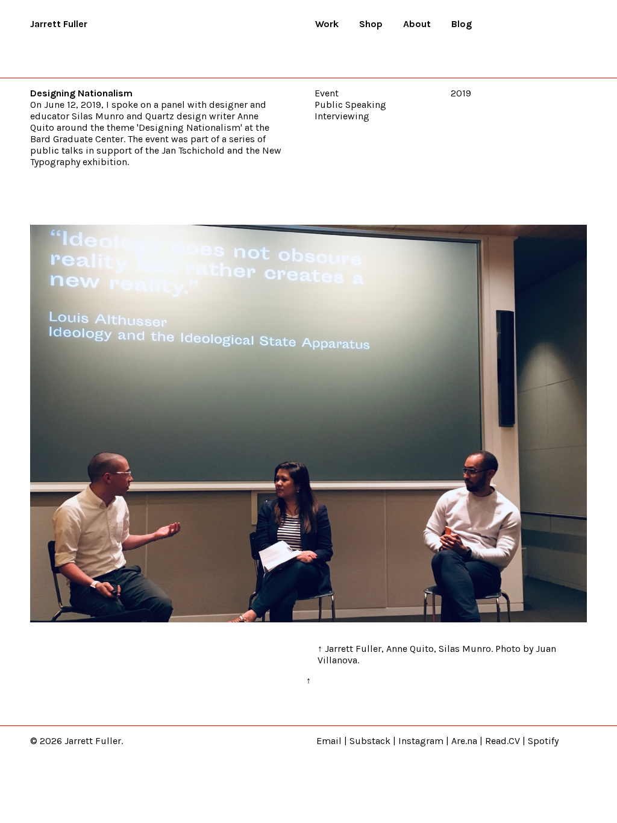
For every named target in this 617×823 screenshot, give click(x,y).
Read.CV (502, 740)
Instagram (420, 740)
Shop (371, 24)
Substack (369, 740)
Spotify (543, 740)
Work (327, 24)
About (417, 24)
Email (329, 740)
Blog (461, 24)
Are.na (464, 740)
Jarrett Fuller (58, 24)
